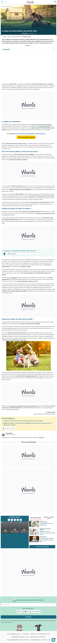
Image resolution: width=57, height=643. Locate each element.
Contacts (33, 634)
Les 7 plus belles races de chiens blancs (46, 524)
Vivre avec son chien (16, 36)
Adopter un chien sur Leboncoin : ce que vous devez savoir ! (47, 533)
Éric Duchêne (25, 33)
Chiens (9, 36)
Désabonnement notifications (18, 640)
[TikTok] (18, 520)
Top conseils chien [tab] (36, 518)
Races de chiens (43, 536)
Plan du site (45, 640)
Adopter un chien (43, 521)
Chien (21, 611)
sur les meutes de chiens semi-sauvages (41, 124)
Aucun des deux (36, 611)
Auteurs (25, 634)
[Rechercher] (6, 1)
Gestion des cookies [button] (37, 637)
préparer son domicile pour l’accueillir (45, 213)
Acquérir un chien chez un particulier (45, 529)
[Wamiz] (31, 2)
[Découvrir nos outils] (53, 640)
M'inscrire (28, 617)
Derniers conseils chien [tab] (49, 517)
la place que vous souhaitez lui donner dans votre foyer (23, 406)
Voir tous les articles (42, 546)
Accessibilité (35, 640)
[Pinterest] (21, 520)
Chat (28, 611)
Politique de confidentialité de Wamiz (36, 620)
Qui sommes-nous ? (14, 634)
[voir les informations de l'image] (55, 6)
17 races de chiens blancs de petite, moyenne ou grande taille (47, 540)
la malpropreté (13, 277)
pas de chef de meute (45, 126)
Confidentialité (44, 634)
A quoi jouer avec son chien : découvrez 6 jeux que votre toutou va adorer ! (23, 421)
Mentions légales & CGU (20, 637)
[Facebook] (9, 520)
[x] (12, 520)
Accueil (4, 36)
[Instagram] (15, 520)
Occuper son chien (26, 36)
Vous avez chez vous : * (28, 608)
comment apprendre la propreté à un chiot (27, 281)
